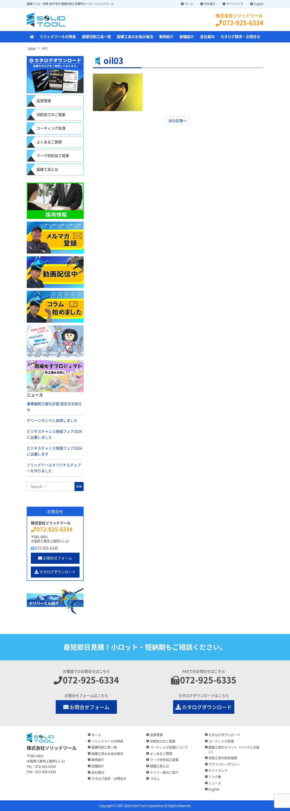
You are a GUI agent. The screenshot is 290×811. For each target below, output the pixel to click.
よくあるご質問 (49, 142)
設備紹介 (186, 37)
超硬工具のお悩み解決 (135, 37)
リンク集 (214, 776)
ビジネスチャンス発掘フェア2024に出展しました (54, 434)
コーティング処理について (169, 747)
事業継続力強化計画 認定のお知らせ (54, 407)
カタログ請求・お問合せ (240, 37)
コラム (155, 778)
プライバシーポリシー (224, 764)
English (258, 3)
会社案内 (209, 3)
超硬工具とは (47, 169)
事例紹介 (166, 37)
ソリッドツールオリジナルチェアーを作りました (54, 468)
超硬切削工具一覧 (96, 37)
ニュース (214, 783)
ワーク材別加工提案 (52, 155)
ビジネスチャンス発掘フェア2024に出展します (54, 451)
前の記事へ (178, 121)
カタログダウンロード (57, 572)
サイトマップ (235, 3)
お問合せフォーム (57, 558)
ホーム (189, 3)
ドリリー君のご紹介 (164, 772)
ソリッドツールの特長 (58, 37)
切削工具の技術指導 (222, 758)
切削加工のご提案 (50, 114)
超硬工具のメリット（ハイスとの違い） (233, 749)
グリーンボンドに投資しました (52, 420)
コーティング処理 (50, 128)
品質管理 (43, 101)
